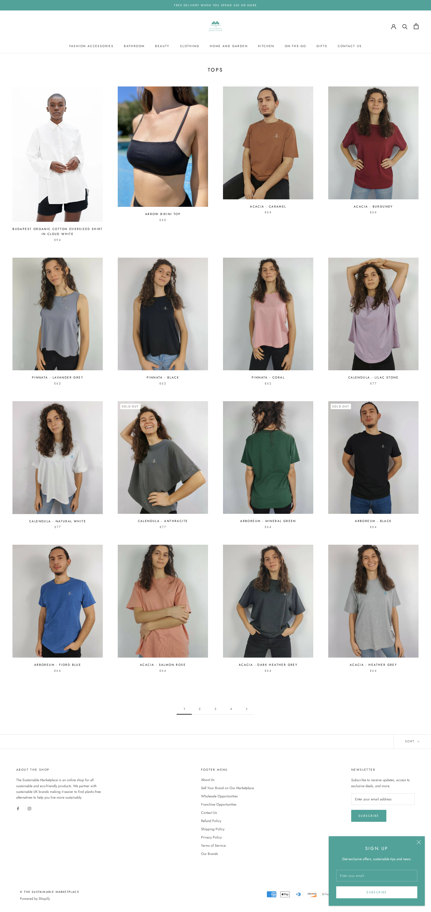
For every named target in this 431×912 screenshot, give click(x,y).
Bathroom (134, 46)
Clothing (189, 46)
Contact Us (350, 46)
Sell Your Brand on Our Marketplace (227, 787)
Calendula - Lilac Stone (373, 377)
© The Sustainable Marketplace (49, 892)
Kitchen (266, 46)
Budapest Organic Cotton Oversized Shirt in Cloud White (57, 231)
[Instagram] (29, 808)
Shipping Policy (212, 829)
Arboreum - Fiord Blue (57, 665)
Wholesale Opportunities (219, 796)
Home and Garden (229, 46)
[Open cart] (416, 26)
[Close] (419, 842)
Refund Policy (211, 820)
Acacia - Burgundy (373, 206)
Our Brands (209, 853)
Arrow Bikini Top (163, 214)
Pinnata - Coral (268, 377)
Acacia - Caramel (268, 206)
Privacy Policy (211, 837)
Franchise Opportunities (218, 804)
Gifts (322, 46)
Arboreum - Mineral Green (268, 521)
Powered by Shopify (35, 898)
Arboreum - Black (373, 521)
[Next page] (246, 709)
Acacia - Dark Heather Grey (268, 665)
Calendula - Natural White (57, 521)
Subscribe (376, 892)
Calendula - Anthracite (163, 521)
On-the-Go (295, 46)
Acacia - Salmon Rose (163, 665)
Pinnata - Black (163, 377)
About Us (208, 779)
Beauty (162, 46)
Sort (410, 741)
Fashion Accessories (91, 46)
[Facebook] (18, 808)
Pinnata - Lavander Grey (57, 377)
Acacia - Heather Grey (373, 665)
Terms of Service (213, 845)
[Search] (405, 26)
